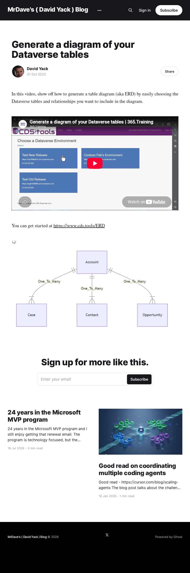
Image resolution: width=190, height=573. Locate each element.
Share (169, 71)
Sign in (145, 10)
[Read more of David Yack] (18, 71)
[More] (99, 10)
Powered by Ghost (168, 537)
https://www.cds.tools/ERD (79, 225)
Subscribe (169, 10)
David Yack (37, 68)
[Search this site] (130, 10)
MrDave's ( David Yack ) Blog (48, 9)
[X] (107, 535)
